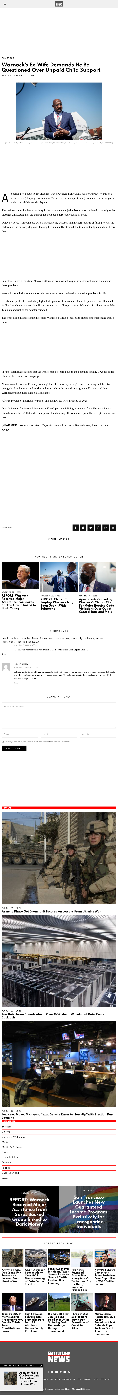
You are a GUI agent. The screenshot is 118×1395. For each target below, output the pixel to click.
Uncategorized (10, 1173)
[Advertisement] (59, 29)
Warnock (65, 539)
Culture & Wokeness (13, 1137)
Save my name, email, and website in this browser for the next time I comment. (37, 742)
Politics (8, 58)
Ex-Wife (52, 539)
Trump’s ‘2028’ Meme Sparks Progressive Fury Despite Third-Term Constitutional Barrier (12, 1323)
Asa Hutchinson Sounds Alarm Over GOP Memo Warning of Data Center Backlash (35, 1277)
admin (8, 75)
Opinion (6, 1162)
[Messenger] (83, 528)
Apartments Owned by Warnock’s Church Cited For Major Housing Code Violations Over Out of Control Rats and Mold (96, 606)
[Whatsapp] (105, 528)
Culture (6, 1132)
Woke (5, 1178)
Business (6, 1127)
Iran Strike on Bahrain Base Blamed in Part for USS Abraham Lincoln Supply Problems (34, 1323)
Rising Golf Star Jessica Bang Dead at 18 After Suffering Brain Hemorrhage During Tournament (58, 1323)
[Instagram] (56, 1372)
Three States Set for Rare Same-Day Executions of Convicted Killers (80, 1321)
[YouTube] (65, 1372)
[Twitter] (90, 528)
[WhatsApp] (69, 1372)
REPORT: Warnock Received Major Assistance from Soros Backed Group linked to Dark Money (19, 602)
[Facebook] (76, 528)
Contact (87, 1379)
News (5, 1152)
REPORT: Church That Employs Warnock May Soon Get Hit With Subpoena (56, 604)
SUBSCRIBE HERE (102, 1379)
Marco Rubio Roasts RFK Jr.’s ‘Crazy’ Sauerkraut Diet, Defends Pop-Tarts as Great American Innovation (105, 1324)
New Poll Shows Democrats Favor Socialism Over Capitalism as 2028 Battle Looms (105, 1277)
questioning (78, 197)
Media (5, 1142)
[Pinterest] (98, 528)
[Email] (113, 528)
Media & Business (12, 1147)
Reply (4, 654)
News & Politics (11, 1157)
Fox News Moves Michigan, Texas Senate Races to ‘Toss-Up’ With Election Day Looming (59, 1276)
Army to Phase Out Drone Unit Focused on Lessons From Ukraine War (51, 911)
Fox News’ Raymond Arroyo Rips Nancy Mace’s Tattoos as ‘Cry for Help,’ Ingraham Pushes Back (81, 1280)
